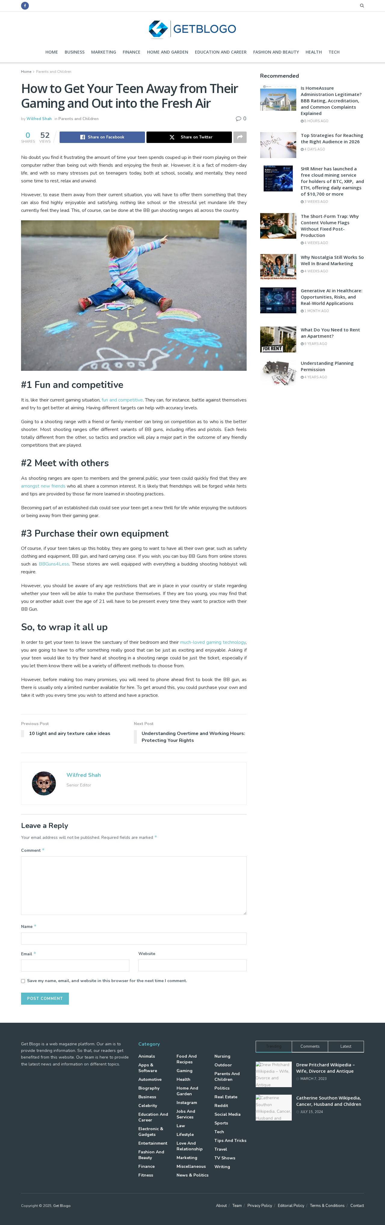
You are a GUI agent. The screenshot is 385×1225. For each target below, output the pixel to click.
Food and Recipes (187, 1059)
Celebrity (147, 1106)
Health (314, 52)
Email (28, 954)
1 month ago (316, 311)
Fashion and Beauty (276, 52)
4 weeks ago (315, 243)
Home (51, 52)
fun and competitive (122, 400)
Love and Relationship (190, 1146)
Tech (334, 52)
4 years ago (315, 377)
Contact (357, 1205)
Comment (33, 850)
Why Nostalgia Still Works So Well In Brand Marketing (332, 260)
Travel (220, 1149)
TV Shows (224, 1158)
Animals (146, 1056)
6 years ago (315, 344)
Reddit (221, 1106)
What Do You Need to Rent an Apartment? (330, 333)
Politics (221, 1088)
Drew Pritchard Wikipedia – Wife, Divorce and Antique (325, 1068)
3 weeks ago (315, 202)
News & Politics (192, 1175)
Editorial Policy (291, 1205)
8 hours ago (315, 121)
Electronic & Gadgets (150, 1131)
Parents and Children (53, 71)
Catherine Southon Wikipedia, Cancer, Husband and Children (328, 1101)
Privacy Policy (260, 1205)
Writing (222, 1167)
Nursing (222, 1056)
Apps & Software (147, 1068)
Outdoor (223, 1065)
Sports (221, 1123)
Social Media (227, 1114)
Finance (131, 52)
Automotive (150, 1079)
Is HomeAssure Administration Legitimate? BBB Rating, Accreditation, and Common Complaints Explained (331, 100)
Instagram (187, 1103)
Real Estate (225, 1097)
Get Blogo (62, 1205)
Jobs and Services (186, 1114)
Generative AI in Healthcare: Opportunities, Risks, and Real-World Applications (331, 296)
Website (146, 954)
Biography (148, 1088)
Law (181, 1126)
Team (237, 1205)
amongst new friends (43, 486)
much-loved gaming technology (213, 642)
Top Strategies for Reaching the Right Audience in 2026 (332, 138)
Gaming (184, 1071)
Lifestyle (185, 1134)
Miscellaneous (191, 1166)
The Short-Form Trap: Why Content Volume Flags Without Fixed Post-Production (330, 225)
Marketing (103, 52)
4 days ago (314, 149)
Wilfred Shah (39, 119)
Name (29, 926)
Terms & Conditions (327, 1205)
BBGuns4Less (54, 564)
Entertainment (152, 1143)
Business (75, 52)
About (221, 1205)
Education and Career (221, 52)
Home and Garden (167, 52)
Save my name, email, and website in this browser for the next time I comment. (107, 981)
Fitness (145, 1175)
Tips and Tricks (230, 1140)
